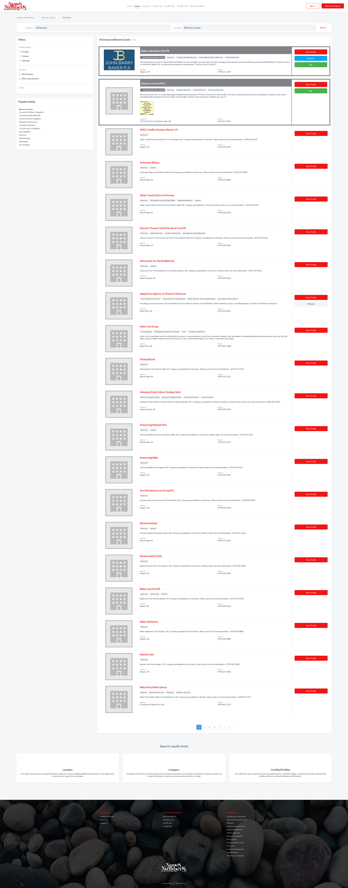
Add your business (333, 6)
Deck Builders (25, 132)
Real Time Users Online (235, 856)
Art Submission (168, 820)
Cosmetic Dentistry (27, 125)
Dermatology (24, 138)
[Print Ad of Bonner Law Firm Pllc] (147, 107)
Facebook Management (235, 849)
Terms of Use (180, 883)
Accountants (24, 145)
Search (137, 6)
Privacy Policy (168, 883)
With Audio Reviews (30, 78)
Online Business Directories (237, 820)
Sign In (313, 6)
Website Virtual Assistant (236, 826)
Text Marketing (232, 852)
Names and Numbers (26, 17)
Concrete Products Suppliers (31, 112)
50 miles (25, 56)
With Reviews (28, 74)
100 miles (26, 60)
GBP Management (233, 833)
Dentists (23, 135)
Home (129, 6)
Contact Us (157, 6)
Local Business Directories (236, 816)
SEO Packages (232, 839)
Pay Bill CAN (182, 6)
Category (29, 28)
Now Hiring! (104, 820)
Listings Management (234, 830)
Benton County (48, 17)
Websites (230, 823)
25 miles (25, 51)
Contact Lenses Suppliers (30, 118)
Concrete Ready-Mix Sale (30, 115)
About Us (146, 6)
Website (311, 58)
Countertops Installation (29, 128)
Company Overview (107, 816)
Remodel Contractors (28, 122)
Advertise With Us (169, 816)
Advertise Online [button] (197, 6)
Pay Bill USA (170, 6)
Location (177, 28)
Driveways (23, 141)
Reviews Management (235, 836)
